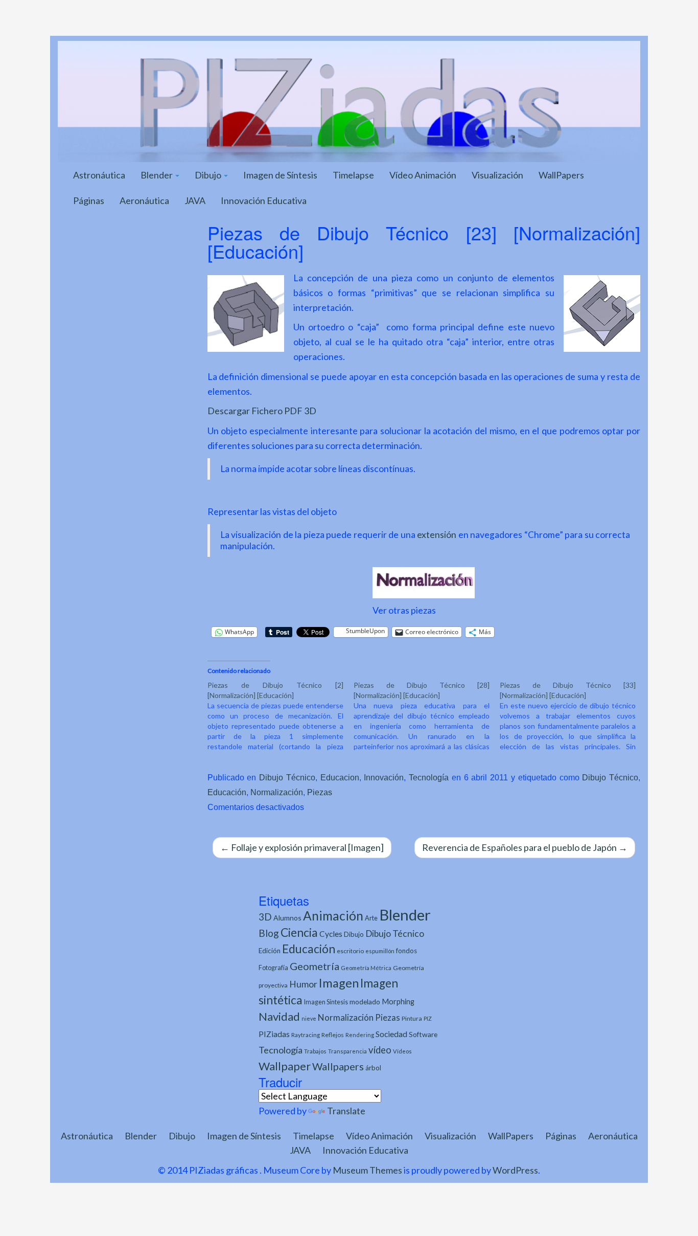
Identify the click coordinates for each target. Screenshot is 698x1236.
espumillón (379, 951)
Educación (226, 792)
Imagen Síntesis (326, 1002)
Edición (270, 951)
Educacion (339, 777)
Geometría (314, 966)
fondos (406, 951)
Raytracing (305, 1034)
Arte (371, 918)
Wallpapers (338, 1066)
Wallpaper (285, 1066)
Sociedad (391, 1034)
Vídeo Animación (422, 175)
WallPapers (561, 175)
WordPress (515, 1170)
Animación (333, 915)
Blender (157, 175)
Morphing (398, 1001)
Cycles (330, 933)
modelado (365, 1001)
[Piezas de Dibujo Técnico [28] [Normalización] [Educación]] (427, 716)
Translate (346, 1110)
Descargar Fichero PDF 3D (261, 410)
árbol (373, 1068)
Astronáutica (99, 175)
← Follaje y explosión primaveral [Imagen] (302, 847)
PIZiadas (274, 1034)
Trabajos (315, 1051)
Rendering (359, 1034)
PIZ (428, 1018)
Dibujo (209, 175)
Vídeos (402, 1051)
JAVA (194, 200)
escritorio (350, 951)
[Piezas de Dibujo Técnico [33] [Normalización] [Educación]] (573, 716)
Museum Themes (367, 1170)
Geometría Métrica (366, 967)
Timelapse (353, 175)
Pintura (412, 1018)
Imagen (339, 983)
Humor (303, 984)
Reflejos (332, 1035)
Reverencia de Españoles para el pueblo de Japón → (524, 847)
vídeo (379, 1049)
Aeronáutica (144, 200)
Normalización (276, 792)
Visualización (497, 175)
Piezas (319, 792)
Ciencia (299, 932)
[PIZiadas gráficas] (349, 100)
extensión (437, 534)
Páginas (88, 200)
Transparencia (347, 1051)
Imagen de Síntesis (280, 175)
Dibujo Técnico (287, 777)
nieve (308, 1018)
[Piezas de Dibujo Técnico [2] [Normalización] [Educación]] (280, 716)
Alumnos (287, 917)
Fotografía (273, 968)
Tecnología (429, 777)
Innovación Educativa (264, 200)
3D (265, 917)
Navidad (279, 1016)
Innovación (384, 777)
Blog (269, 933)
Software (423, 1034)
